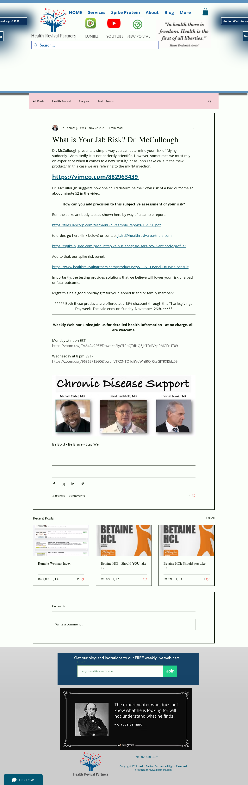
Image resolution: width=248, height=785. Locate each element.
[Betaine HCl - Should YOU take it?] (124, 540)
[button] (96, 12)
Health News (105, 101)
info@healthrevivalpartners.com (153, 769)
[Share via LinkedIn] (73, 484)
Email (80, 662)
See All (210, 518)
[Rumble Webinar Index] (61, 540)
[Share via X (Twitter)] (63, 484)
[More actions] (193, 127)
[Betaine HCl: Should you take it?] (186, 540)
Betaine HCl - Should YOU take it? (123, 565)
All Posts (38, 101)
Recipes (84, 101)
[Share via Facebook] (54, 484)
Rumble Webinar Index (54, 563)
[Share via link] (82, 484)
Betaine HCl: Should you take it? (185, 565)
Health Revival (61, 101)
